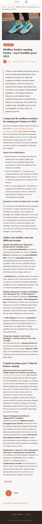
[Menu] (26, 1)
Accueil (4, 7)
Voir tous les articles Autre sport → (15, 503)
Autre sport (11, 7)
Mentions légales (17, 514)
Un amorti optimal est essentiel (14, 375)
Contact (27, 514)
